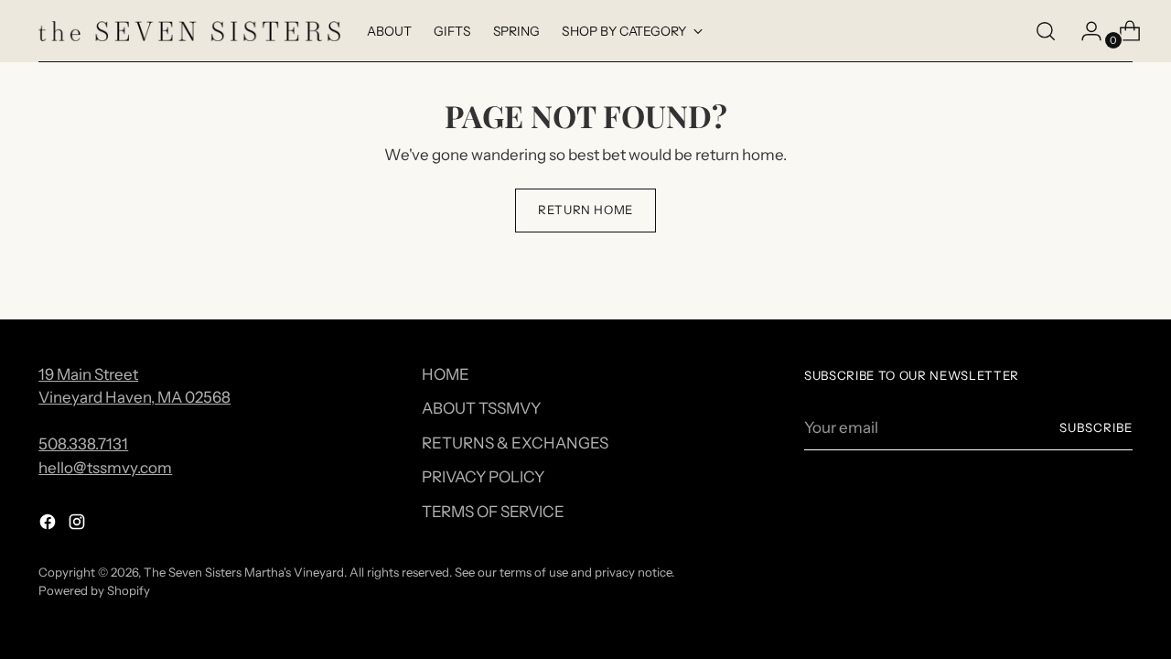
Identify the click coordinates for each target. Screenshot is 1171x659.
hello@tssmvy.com (105, 468)
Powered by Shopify (94, 590)
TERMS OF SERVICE (493, 511)
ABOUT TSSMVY (481, 408)
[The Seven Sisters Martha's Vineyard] (189, 31)
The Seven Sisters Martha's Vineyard (244, 572)
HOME (445, 374)
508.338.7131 (83, 444)
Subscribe (1096, 427)
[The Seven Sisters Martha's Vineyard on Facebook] (49, 525)
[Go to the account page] (1084, 31)
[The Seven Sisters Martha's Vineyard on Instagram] (79, 525)
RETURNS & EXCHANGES (515, 443)
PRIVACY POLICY (483, 477)
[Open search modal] (1045, 31)
